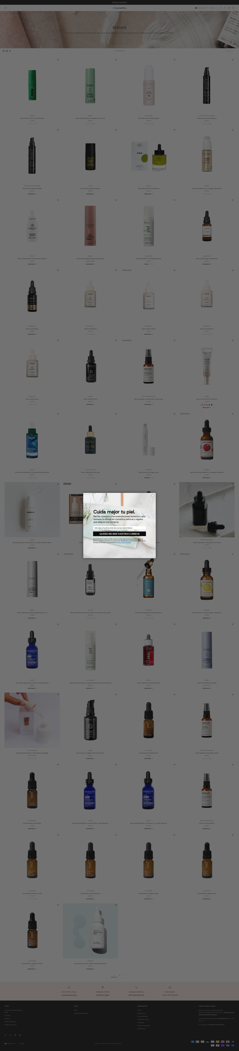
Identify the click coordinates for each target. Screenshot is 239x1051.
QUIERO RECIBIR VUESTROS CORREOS (119, 533)
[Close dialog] (152, 495)
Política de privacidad (124, 542)
